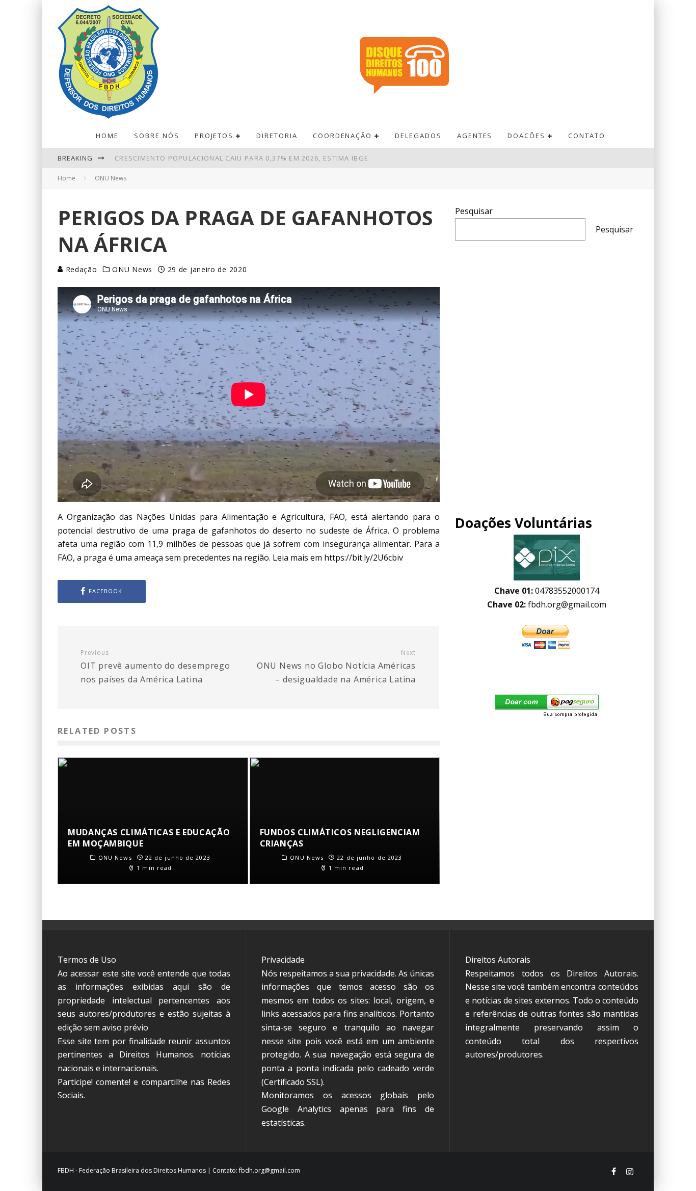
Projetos (214, 135)
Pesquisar (474, 211)
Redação (80, 269)
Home (107, 135)
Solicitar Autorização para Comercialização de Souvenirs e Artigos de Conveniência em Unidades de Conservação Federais (365, 158)
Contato (586, 135)
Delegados (418, 135)
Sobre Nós (156, 135)
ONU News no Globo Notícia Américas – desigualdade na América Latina (336, 667)
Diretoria (277, 135)
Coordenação (342, 135)
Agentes (475, 135)
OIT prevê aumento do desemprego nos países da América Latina (155, 667)
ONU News (132, 269)
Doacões (526, 135)
